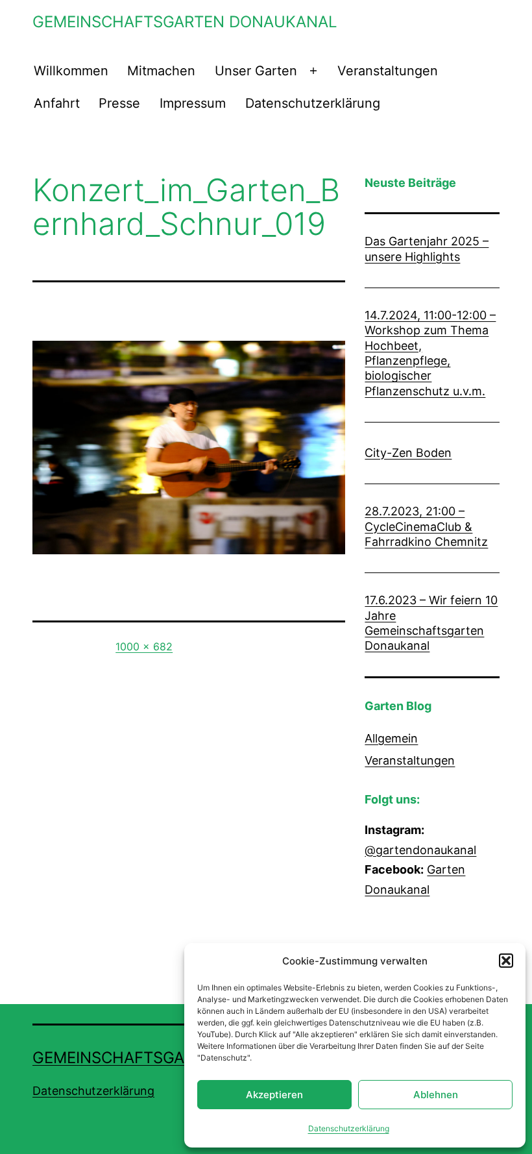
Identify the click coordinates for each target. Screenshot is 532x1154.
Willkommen (71, 71)
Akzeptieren (274, 1094)
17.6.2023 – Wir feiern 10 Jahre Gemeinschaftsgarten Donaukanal (431, 622)
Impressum (193, 103)
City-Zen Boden (408, 453)
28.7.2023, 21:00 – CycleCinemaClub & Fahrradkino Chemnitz (426, 526)
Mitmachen (161, 71)
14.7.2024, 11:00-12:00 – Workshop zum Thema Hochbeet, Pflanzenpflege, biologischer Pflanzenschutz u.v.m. (430, 353)
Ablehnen (435, 1094)
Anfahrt (57, 103)
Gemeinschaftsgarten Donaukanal (184, 21)
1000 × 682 (144, 646)
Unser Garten (256, 71)
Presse (119, 103)
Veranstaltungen (387, 71)
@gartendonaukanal (420, 850)
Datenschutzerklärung (348, 1128)
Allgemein (391, 738)
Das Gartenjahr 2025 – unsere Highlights (427, 248)
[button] (506, 960)
